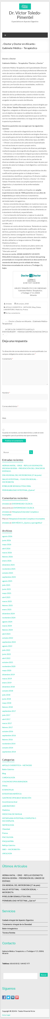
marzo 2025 (7, 601)
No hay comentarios (13, 313)
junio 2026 (6, 540)
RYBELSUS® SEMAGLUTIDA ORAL (16, 486)
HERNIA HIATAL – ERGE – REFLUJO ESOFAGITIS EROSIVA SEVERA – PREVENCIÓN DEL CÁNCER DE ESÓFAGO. (23, 468)
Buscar (44, 975)
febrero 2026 (7, 556)
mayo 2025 (6, 593)
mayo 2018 (6, 703)
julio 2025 (6, 585)
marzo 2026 (7, 552)
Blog (33, 307)
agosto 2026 (7, 536)
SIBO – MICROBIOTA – (11, 849)
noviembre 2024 (8, 617)
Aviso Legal (6, 1015)
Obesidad (6, 829)
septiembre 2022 (9, 642)
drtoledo (9, 304)
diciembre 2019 (8, 674)
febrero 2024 (7, 630)
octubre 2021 (7, 662)
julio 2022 (6, 650)
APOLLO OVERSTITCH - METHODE (19, 307)
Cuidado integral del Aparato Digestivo (18, 920)
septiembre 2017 (9, 711)
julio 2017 (6, 715)
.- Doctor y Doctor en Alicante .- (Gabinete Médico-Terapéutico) (25, 322)
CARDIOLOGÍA (8, 777)
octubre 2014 (7, 747)
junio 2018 (6, 699)
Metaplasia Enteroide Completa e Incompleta (27, 519)
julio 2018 (6, 695)
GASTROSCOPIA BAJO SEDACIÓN (16, 798)
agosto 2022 (7, 646)
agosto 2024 (7, 622)
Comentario (7, 359)
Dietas (38, 307)
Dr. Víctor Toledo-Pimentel (25, 15)
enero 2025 (6, 609)
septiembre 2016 (9, 735)
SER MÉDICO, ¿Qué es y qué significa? (27, 523)
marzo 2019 (7, 678)
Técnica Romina (8, 933)
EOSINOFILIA (8, 790)
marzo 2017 (7, 723)
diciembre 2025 (8, 565)
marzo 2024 (7, 626)
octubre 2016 (7, 731)
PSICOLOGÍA (7, 837)
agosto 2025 (7, 581)
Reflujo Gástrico (8, 845)
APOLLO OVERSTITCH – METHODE (17, 765)
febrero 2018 (7, 707)
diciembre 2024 (8, 613)
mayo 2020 (6, 670)
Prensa (25, 309)
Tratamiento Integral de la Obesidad (17, 924)
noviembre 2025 (8, 569)
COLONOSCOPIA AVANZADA (14, 781)
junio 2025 (6, 589)
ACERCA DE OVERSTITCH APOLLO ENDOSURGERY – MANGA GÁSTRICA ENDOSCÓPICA (25, 331)
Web (4, 418)
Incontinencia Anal (9, 802)
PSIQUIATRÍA (8, 841)
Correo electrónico (10, 406)
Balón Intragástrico (10, 929)
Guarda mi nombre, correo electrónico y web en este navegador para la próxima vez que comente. (22, 433)
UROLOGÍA (7, 853)
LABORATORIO (9, 309)
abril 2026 (6, 548)
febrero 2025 (7, 605)
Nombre (6, 393)
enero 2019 (6, 682)
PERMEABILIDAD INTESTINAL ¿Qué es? (18, 490)
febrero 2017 (7, 727)
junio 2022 (6, 654)
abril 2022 (6, 658)
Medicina (18, 309)
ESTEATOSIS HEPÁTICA (12, 794)
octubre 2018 (7, 691)
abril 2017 (6, 719)
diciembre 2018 (8, 687)
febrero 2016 (7, 739)
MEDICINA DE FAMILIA (12, 814)
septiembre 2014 (9, 752)
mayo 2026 (6, 544)
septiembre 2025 (9, 577)
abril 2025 (6, 597)
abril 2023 (6, 634)
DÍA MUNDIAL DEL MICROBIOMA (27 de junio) (22, 475)
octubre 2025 (7, 573)
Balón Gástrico (8, 769)
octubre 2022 (7, 638)
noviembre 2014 (8, 743)
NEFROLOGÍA (8, 825)
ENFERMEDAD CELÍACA (22, 504)
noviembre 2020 (8, 666)
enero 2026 (6, 561)
